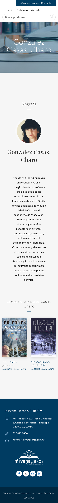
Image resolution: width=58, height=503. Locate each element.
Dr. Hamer (9, 361)
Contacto (46, 3)
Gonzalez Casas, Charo (29, 155)
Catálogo (22, 9)
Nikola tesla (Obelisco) (40, 363)
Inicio (10, 9)
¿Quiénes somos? (29, 3)
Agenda (35, 9)
